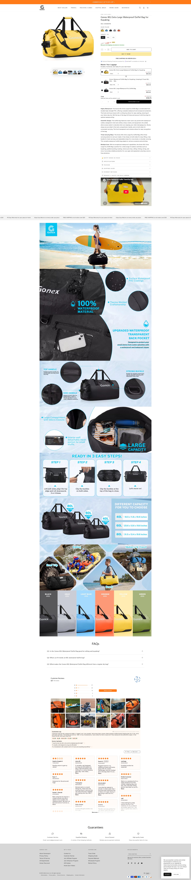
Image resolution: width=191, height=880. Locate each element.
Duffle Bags (107, 14)
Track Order (91, 853)
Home (102, 14)
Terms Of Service (45, 858)
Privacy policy (52, 875)
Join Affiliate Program (70, 858)
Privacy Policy (44, 856)
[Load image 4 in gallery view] (70, 72)
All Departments (44, 860)
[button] (140, 7)
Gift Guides (67, 863)
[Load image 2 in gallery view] (60, 72)
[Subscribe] (150, 854)
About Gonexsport (45, 853)
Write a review (108, 690)
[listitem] (58, 705)
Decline (176, 874)
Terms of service (61, 875)
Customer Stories (69, 856)
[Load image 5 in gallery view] (75, 72)
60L (108, 37)
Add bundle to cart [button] (133, 101)
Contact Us (67, 853)
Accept (167, 874)
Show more (95, 812)
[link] (106, 72)
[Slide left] (41, 2)
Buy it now (126, 54)
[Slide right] (150, 2)
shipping (110, 45)
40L (114, 37)
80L (103, 37)
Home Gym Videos (69, 865)
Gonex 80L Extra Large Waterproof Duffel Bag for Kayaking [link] (127, 70)
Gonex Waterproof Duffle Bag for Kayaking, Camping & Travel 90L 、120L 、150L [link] (129, 80)
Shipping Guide (92, 856)
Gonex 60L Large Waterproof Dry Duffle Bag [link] (122, 88)
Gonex (47, 873)
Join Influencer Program (71, 860)
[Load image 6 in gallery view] (80, 72)
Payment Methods (93, 858)
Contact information (79, 875)
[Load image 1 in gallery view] (55, 72)
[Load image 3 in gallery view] (65, 72)
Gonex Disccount (45, 863)
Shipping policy (70, 875)
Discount (103, 45)
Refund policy (44, 875)
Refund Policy (92, 863)
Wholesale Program (94, 860)
